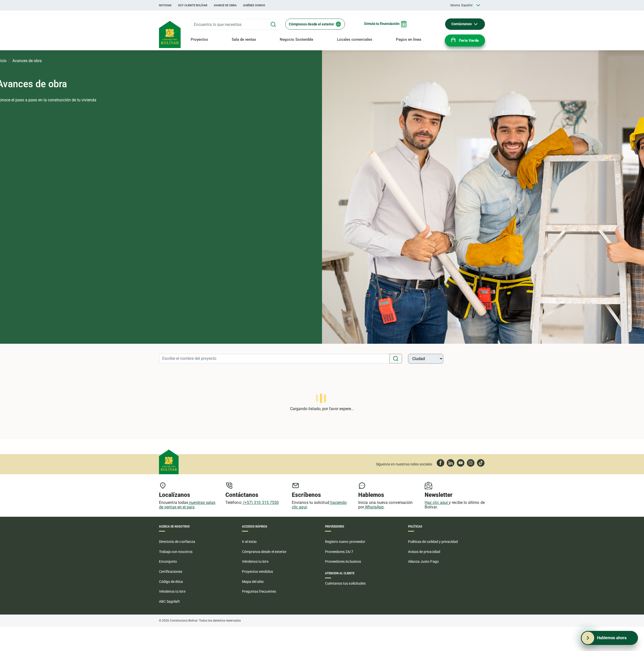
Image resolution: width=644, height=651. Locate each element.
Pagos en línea (408, 39)
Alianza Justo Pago (423, 561)
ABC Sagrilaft (169, 601)
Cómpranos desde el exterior (311, 24)
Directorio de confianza (177, 542)
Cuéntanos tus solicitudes (345, 583)
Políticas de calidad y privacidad (433, 542)
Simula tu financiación (381, 24)
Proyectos (199, 39)
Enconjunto (168, 561)
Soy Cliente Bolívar (192, 5)
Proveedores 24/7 (339, 552)
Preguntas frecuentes (259, 591)
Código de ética (171, 582)
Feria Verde (469, 40)
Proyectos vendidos (257, 572)
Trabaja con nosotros (175, 552)
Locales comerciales (354, 39)
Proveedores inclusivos (343, 561)
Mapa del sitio (253, 582)
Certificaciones (170, 572)
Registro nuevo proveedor (345, 542)
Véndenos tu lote (172, 591)
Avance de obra (225, 5)
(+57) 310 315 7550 (260, 502)
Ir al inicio (249, 542)
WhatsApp (374, 507)
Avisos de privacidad (424, 552)
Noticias (165, 5)
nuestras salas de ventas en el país (187, 504)
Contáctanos (461, 24)
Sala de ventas (244, 39)
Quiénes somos (254, 5)
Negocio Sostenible (296, 39)
